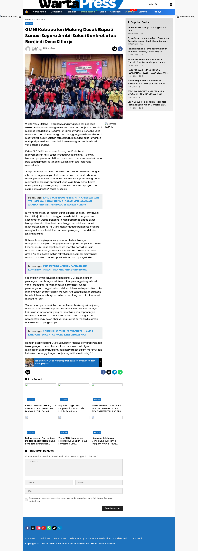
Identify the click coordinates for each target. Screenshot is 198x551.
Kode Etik (138, 538)
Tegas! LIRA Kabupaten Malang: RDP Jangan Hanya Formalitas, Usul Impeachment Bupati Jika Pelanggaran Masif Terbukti (73, 441)
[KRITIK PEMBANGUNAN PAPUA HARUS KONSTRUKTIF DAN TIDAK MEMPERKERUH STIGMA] (107, 393)
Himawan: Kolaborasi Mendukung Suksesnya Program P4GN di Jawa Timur (104, 441)
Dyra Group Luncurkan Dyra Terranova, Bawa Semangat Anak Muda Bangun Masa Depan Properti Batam (148, 40)
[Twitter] (108, 372)
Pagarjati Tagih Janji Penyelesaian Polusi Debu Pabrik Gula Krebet (71, 408)
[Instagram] (38, 528)
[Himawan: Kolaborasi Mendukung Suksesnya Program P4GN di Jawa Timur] (107, 425)
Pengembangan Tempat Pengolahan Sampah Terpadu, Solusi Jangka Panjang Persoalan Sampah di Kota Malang (147, 50)
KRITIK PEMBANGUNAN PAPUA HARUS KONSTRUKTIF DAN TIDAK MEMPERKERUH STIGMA (107, 408)
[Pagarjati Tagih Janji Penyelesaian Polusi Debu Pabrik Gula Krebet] (73, 393)
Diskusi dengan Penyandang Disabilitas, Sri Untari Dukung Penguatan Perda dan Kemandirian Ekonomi (40, 441)
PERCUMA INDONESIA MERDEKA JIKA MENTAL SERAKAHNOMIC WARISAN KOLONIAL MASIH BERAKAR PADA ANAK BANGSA (147, 93)
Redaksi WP (60, 538)
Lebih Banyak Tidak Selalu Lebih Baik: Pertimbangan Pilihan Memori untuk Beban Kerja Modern (147, 103)
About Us (30, 538)
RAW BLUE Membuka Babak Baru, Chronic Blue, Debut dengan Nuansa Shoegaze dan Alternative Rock (147, 61)
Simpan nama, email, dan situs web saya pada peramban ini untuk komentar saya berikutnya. (70, 500)
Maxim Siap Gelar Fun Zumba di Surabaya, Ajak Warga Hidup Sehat (146, 82)
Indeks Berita (122, 538)
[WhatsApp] (120, 372)
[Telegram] (114, 372)
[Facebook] (103, 372)
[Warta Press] (84, 4)
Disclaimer (44, 538)
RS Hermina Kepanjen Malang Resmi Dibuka (147, 29)
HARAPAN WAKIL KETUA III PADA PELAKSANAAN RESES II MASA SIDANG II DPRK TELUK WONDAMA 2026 (147, 71)
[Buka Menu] (171, 4)
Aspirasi (30, 400)
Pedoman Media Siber (99, 538)
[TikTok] (54, 528)
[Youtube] (43, 528)
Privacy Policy (77, 538)
